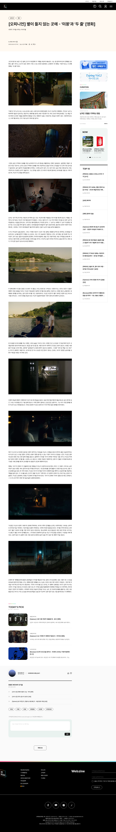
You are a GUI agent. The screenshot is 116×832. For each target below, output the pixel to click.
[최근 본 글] (94, 6)
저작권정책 (23, 781)
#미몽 (18, 709)
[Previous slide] (87, 157)
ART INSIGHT (3, 773)
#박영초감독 (49, 709)
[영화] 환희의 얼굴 (88, 214)
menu (111, 6)
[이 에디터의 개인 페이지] (17, 41)
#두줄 (11, 709)
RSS (23, 786)
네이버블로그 (56, 805)
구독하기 (97, 787)
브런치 (71, 805)
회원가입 (94, 1)
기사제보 (43, 778)
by (12, 41)
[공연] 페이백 (87, 200)
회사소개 (102, 1)
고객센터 (43, 772)
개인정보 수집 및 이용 (103, 781)
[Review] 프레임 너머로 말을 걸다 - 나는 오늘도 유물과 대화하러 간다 (87, 150)
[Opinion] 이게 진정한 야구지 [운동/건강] (94, 281)
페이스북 (48, 805)
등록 (67, 734)
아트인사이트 (5, 6)
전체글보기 (109, 1)
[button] (90, 157)
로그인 (87, 1)
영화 (19, 18)
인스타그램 (63, 805)
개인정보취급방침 (24, 770)
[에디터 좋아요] (71, 673)
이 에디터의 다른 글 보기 (34, 673)
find (100, 6)
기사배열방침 (23, 772)
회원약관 (22, 775)
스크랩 (29, 44)
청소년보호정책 (24, 783)
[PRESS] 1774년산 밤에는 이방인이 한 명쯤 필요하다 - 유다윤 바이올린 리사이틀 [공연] (93, 254)
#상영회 (40, 709)
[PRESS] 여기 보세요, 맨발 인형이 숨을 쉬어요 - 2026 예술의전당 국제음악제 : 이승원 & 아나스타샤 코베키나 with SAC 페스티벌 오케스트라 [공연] (93, 188)
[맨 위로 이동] (111, 756)
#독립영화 (32, 709)
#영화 (24, 709)
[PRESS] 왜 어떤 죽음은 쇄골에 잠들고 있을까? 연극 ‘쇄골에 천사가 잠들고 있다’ (94, 241)
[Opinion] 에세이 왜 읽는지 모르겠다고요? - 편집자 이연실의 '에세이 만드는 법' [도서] (94, 228)
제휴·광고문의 (44, 775)
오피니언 (12, 18)
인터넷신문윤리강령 (25, 778)
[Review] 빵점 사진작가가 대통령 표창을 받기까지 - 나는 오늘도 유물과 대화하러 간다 (93, 294)
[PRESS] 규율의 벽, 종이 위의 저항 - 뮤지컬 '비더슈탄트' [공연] (93, 268)
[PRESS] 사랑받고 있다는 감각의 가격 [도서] (99, 150)
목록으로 (40, 748)
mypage (105, 6)
